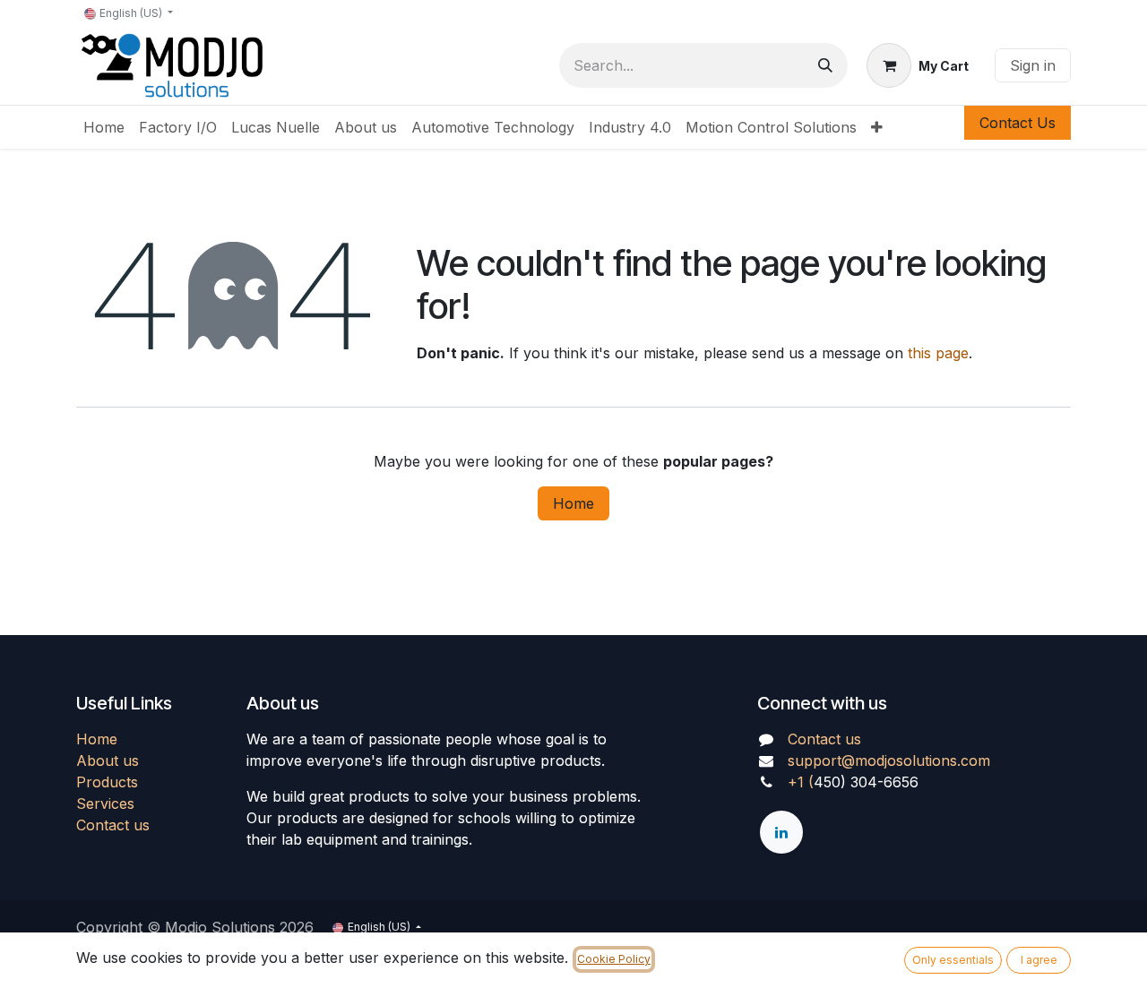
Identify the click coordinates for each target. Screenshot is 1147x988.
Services (105, 803)
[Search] (825, 65)
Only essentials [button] (953, 960)
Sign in (1033, 65)
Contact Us (1017, 123)
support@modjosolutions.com (889, 760)
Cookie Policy (614, 959)
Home (573, 503)
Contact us (113, 825)
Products (107, 782)
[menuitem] (104, 127)
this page (938, 353)
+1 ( (801, 782)
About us (107, 760)
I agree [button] (1039, 960)
